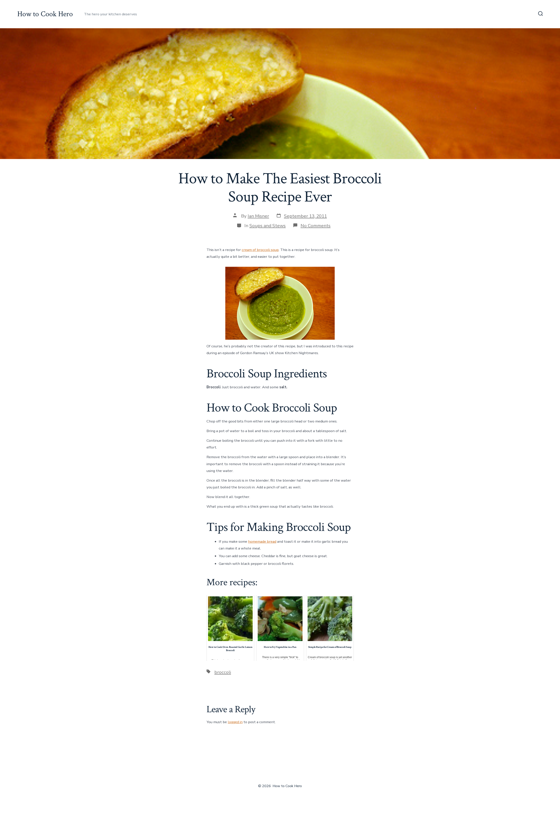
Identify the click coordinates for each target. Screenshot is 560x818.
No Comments (316, 226)
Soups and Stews (267, 226)
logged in (235, 721)
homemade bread (262, 541)
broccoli (222, 672)
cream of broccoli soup (260, 249)
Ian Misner (258, 216)
